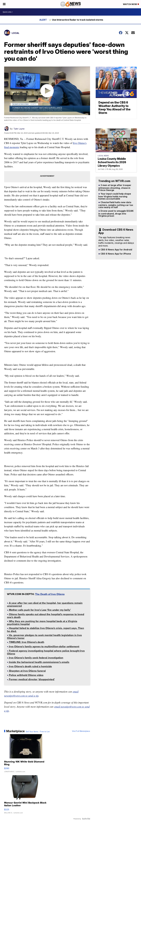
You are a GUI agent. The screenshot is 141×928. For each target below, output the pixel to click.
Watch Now (130, 4)
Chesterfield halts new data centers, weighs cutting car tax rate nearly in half (115, 205)
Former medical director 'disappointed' (31, 679)
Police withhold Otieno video (25, 675)
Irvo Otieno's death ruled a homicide (30, 666)
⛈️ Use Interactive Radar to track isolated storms (76, 19)
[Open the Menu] (4, 4)
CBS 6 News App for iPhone (115, 254)
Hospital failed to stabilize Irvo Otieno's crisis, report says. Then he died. (45, 630)
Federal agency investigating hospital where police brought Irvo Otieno (46, 652)
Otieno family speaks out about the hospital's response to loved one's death (45, 616)
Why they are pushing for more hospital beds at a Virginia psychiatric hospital (42, 623)
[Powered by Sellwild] (86, 819)
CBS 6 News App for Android (116, 249)
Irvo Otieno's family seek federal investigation (35, 658)
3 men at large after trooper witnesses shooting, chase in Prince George (114, 188)
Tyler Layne (19, 128)
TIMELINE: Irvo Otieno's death (26, 642)
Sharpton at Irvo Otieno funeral (27, 671)
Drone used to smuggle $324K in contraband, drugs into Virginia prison (116, 213)
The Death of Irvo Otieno (50, 594)
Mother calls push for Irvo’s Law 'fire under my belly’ (39, 610)
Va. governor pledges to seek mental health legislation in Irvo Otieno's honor (44, 637)
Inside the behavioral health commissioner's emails (38, 662)
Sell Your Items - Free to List (38, 731)
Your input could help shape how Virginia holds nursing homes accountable (114, 196)
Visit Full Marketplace (81, 731)
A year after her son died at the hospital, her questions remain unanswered (44, 605)
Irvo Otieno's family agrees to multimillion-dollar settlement (43, 646)
